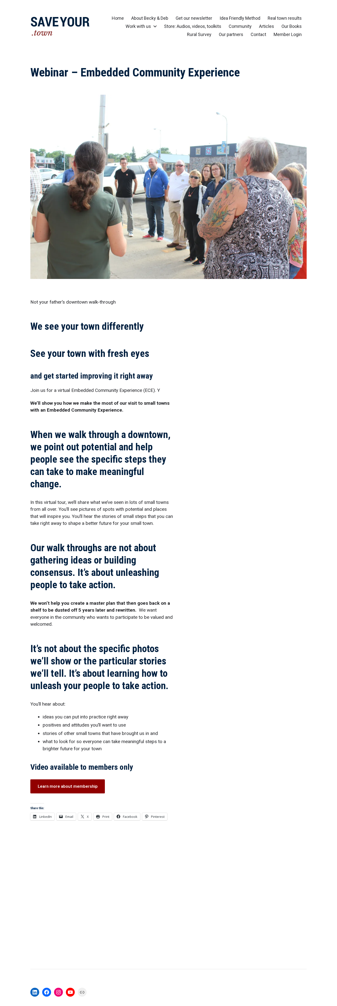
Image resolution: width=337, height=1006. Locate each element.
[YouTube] (70, 992)
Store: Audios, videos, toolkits (192, 26)
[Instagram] (58, 992)
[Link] (82, 992)
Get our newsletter (194, 18)
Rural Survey (199, 34)
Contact (258, 34)
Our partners (231, 34)
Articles (266, 26)
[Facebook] (46, 992)
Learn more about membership (68, 786)
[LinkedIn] (34, 992)
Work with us (138, 26)
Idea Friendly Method (240, 18)
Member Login (288, 34)
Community (240, 26)
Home (118, 18)
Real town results (285, 18)
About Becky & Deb (149, 18)
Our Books (291, 26)
